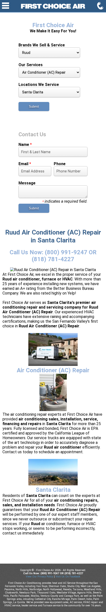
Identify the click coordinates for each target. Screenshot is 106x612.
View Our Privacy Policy (39, 576)
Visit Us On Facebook (67, 576)
